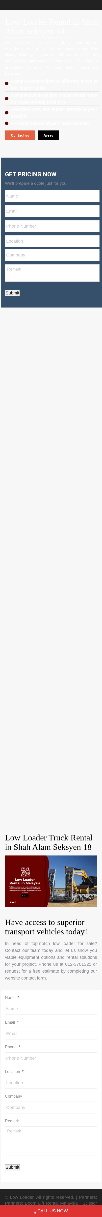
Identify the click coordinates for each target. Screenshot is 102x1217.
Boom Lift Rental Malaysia (51, 1203)
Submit (12, 293)
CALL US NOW (52, 1210)
